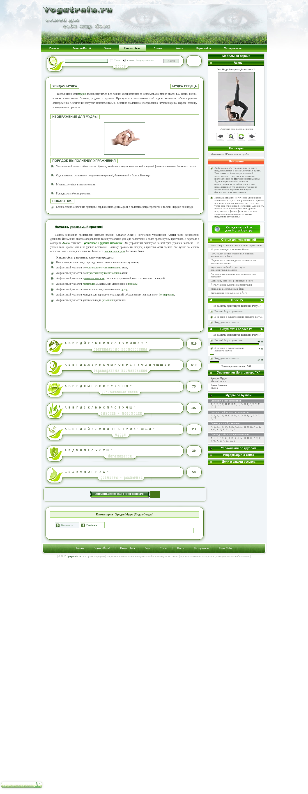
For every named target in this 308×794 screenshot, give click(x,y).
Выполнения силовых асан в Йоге (229, 292)
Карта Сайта (225, 548)
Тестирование (201, 548)
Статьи (163, 548)
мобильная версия (115, 251)
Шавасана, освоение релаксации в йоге (232, 280)
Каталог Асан (127, 548)
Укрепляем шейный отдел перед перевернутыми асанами (228, 268)
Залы (147, 548)
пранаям (133, 283)
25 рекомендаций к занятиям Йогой (230, 249)
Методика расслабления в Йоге (227, 288)
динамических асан (93, 278)
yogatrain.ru (74, 556)
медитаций (89, 283)
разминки (107, 300)
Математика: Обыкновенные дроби (230, 154)
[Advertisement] (124, 316)
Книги (180, 548)
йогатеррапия (166, 294)
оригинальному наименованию (103, 267)
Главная (80, 548)
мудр (124, 289)
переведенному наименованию (103, 273)
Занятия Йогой (102, 548)
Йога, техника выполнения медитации (231, 284)
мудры (82, 93)
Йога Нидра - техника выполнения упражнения (236, 245)
